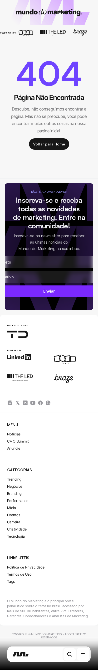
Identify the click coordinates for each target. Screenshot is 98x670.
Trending (14, 479)
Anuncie (13, 448)
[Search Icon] (70, 654)
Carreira (13, 522)
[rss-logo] (40, 403)
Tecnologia (16, 536)
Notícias (14, 434)
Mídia (11, 508)
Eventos (13, 515)
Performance (18, 500)
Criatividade (17, 529)
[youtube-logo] (33, 403)
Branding (14, 493)
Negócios (15, 486)
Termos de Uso (19, 574)
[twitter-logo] (17, 403)
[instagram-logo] (10, 403)
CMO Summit (18, 441)
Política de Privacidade (25, 567)
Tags (11, 581)
